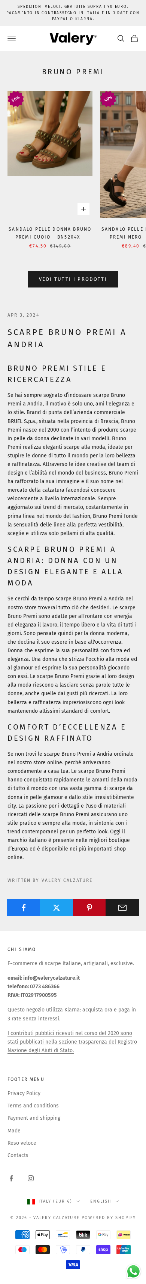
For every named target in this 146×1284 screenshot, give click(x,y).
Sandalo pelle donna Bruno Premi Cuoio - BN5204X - (50, 233)
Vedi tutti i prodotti (73, 279)
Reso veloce (21, 1143)
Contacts (17, 1155)
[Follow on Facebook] (11, 1178)
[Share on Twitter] (56, 907)
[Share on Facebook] (23, 907)
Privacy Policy (23, 1093)
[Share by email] (122, 907)
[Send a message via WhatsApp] (133, 1271)
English (100, 1201)
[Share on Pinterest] (89, 907)
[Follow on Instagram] (30, 1178)
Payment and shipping (33, 1118)
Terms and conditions (33, 1106)
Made (14, 1131)
